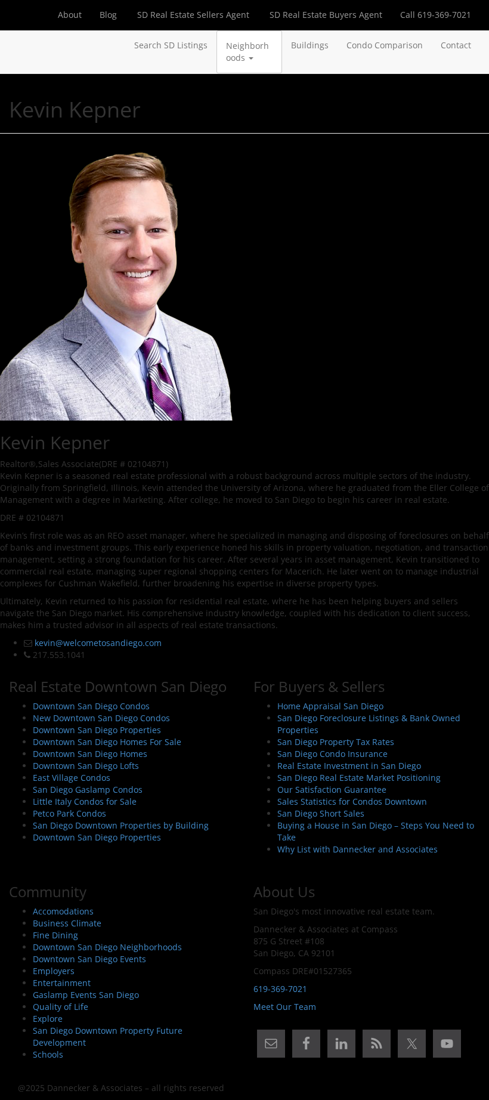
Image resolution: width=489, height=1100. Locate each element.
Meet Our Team (284, 1006)
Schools (48, 1054)
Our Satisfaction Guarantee (331, 789)
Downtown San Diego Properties (97, 730)
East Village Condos (71, 777)
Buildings (310, 45)
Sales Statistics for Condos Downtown (352, 801)
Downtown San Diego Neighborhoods (107, 947)
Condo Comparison (384, 45)
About (70, 14)
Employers (54, 971)
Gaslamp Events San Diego (86, 994)
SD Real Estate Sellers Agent (192, 14)
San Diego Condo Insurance (332, 753)
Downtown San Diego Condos (91, 706)
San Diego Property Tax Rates (335, 741)
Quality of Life (60, 1006)
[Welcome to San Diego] (18, 45)
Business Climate (67, 923)
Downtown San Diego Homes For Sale (107, 741)
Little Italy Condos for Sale (85, 801)
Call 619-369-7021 (435, 14)
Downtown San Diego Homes (90, 753)
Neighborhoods (247, 51)
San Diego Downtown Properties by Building (121, 825)
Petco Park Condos (69, 813)
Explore (48, 1018)
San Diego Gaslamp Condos (88, 789)
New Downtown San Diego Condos (101, 718)
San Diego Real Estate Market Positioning (359, 777)
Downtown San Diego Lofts (86, 765)
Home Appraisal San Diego (330, 706)
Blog (108, 14)
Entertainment (62, 982)
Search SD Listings (171, 45)
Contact (456, 45)
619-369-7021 (280, 988)
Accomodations (63, 911)
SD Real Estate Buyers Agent (324, 14)
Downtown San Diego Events (89, 959)
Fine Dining (55, 935)
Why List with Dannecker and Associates (357, 849)
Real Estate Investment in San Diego (349, 765)
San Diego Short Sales (320, 813)
